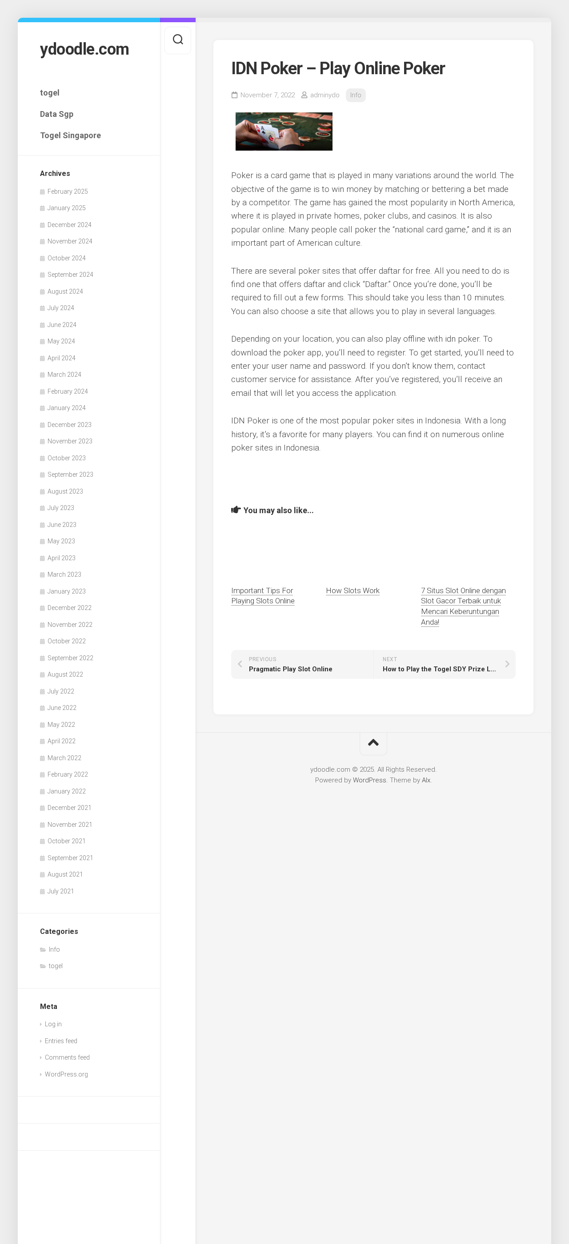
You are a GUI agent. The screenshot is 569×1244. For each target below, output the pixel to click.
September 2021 (70, 857)
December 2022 (70, 607)
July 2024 (61, 307)
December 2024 (70, 224)
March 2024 (64, 374)
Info (54, 949)
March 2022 (64, 758)
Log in (53, 1024)
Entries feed (61, 1041)
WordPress (369, 780)
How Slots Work (353, 590)
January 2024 (67, 407)
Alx (426, 780)
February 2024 (68, 391)
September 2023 (70, 474)
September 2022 (70, 658)
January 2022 (67, 791)
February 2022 (68, 774)
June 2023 (62, 524)
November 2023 (70, 441)
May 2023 (61, 541)
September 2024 (70, 274)
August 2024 (65, 291)
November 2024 (70, 241)
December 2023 (70, 424)
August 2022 (65, 674)
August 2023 (65, 491)
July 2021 (61, 891)
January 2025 (67, 207)
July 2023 (61, 507)
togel (50, 92)
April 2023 (62, 558)
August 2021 (65, 874)
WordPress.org (66, 1074)
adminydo (325, 95)
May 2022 (61, 724)
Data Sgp (56, 114)
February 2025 (68, 191)
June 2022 (62, 707)
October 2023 (67, 458)
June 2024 (62, 324)
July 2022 (61, 691)
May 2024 (61, 341)
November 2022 (70, 624)
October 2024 (67, 258)
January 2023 (67, 591)
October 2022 (67, 641)
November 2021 (70, 824)
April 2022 (62, 741)
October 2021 (67, 841)
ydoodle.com (84, 49)
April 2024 (62, 358)
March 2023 (64, 574)
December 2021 (70, 807)
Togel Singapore (70, 135)
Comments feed (67, 1057)
